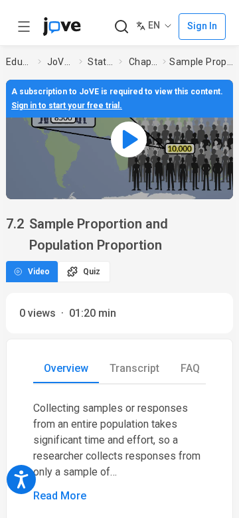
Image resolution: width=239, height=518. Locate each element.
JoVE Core (60, 61)
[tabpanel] (119, 452)
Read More (59, 495)
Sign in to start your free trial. (66, 105)
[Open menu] (24, 26)
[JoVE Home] (61, 26)
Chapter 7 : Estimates (143, 61)
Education (19, 61)
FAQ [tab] (190, 368)
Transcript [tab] (134, 368)
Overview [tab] (66, 368)
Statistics (101, 61)
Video (39, 271)
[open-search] (121, 27)
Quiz (91, 271)
